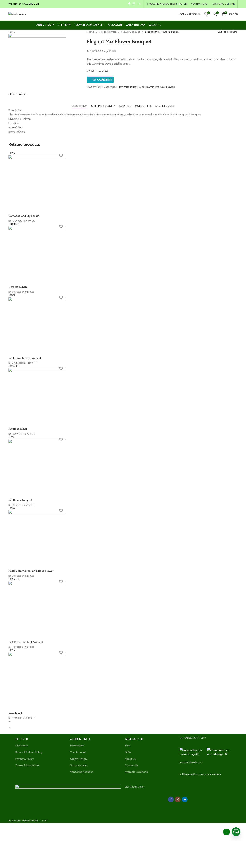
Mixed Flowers (107, 31)
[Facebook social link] (129, 4)
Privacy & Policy (24, 758)
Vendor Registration (82, 772)
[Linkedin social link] (139, 4)
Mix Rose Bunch (18, 429)
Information (77, 745)
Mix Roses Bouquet (20, 500)
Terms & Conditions (27, 765)
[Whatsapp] (236, 831)
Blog (127, 745)
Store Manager (78, 765)
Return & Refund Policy (28, 752)
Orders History (78, 758)
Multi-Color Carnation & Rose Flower (30, 571)
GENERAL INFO (134, 739)
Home (90, 31)
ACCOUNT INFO (80, 739)
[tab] (79, 106)
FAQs (128, 752)
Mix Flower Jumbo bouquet (24, 358)
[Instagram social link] (133, 4)
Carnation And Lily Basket (23, 216)
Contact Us (131, 765)
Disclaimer (21, 745)
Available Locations (136, 772)
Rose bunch (15, 713)
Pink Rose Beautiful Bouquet (25, 642)
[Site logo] (17, 14)
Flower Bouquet (130, 31)
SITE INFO (21, 739)
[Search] (34, 16)
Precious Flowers (165, 87)
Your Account (78, 752)
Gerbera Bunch (17, 287)
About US (130, 758)
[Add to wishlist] (61, 155)
